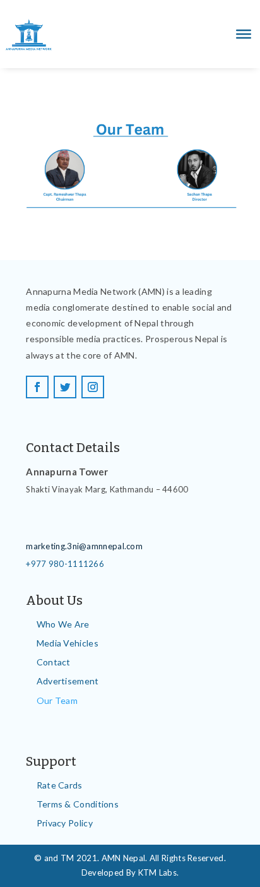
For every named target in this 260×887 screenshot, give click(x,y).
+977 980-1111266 (65, 564)
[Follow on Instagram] (92, 387)
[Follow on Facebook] (37, 387)
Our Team (57, 700)
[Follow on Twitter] (65, 387)
